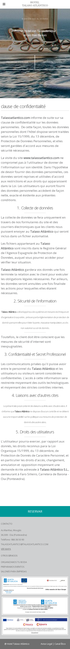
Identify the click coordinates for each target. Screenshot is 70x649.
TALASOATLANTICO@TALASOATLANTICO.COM (24, 544)
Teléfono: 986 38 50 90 (12, 539)
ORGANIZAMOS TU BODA (14, 562)
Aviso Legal (46, 643)
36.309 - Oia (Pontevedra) (14, 534)
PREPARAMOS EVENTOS (12, 566)
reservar (35, 91)
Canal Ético (60, 643)
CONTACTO (6, 523)
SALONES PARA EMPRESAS (14, 571)
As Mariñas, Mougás (11, 530)
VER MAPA (6, 549)
